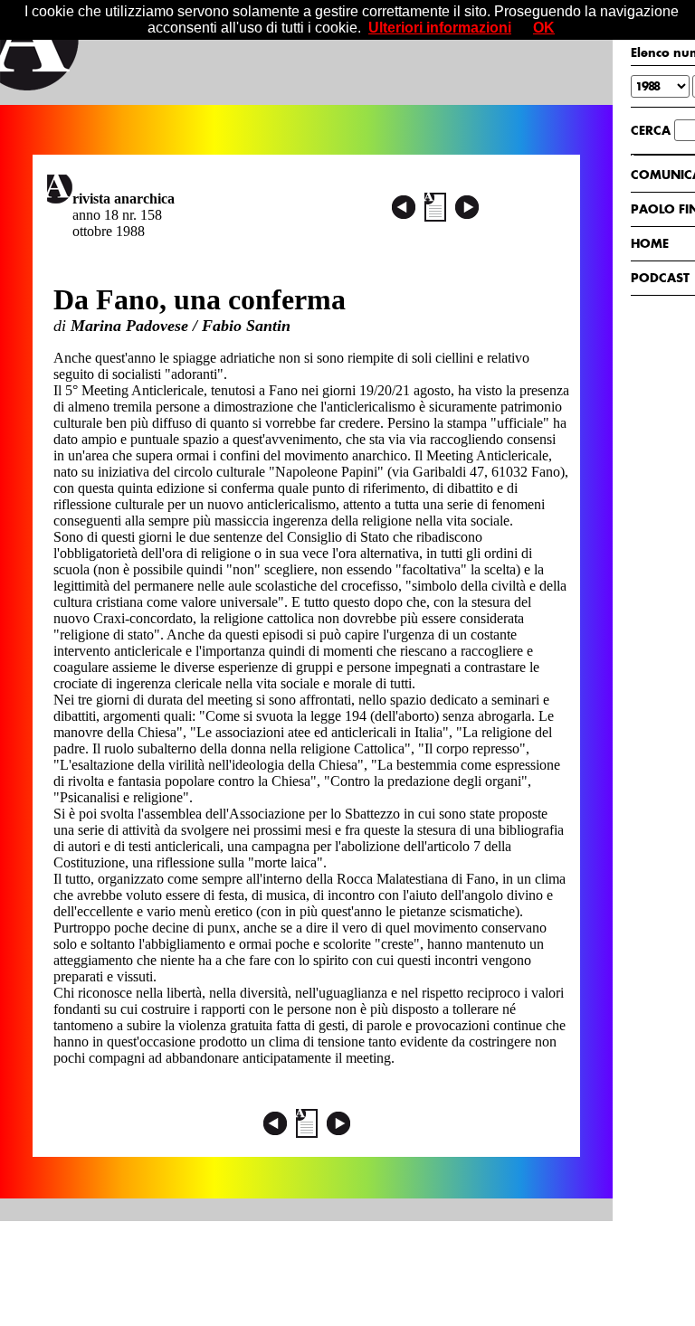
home (650, 243)
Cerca (651, 130)
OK (544, 27)
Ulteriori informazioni (439, 27)
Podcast (660, 278)
